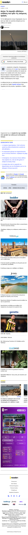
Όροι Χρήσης (14, 483)
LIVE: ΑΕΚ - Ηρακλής (5, 333)
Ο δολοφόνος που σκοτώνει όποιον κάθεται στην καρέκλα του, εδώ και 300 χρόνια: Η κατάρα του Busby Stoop (13, 159)
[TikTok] (19, 496)
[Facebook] (11, 496)
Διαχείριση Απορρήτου (14, 492)
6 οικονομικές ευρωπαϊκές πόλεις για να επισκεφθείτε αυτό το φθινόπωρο (13, 258)
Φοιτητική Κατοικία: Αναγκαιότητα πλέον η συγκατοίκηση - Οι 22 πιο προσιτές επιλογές (14, 225)
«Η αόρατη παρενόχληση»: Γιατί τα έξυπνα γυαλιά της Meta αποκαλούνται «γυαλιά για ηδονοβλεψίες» (13, 147)
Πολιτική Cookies (14, 488)
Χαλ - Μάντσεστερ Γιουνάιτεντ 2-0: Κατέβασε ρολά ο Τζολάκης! (13, 342)
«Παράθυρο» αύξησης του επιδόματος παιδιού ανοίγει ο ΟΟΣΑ (14, 230)
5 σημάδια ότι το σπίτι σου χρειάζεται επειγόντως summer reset (12, 370)
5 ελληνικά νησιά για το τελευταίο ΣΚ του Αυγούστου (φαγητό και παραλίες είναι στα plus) (13, 295)
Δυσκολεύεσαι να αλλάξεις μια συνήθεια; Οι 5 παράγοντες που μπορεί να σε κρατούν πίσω (11, 306)
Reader (16, 174)
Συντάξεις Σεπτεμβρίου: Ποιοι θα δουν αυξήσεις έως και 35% (13, 219)
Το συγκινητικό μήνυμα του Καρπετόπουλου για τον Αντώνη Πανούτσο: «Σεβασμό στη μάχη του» (14, 153)
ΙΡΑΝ (10, 188)
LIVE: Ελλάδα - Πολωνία (6, 337)
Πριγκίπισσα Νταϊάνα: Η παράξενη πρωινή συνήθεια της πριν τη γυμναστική (14, 301)
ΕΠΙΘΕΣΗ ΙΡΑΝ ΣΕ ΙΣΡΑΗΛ (19, 188)
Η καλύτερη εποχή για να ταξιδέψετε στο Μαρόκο (12, 268)
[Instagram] (14, 496)
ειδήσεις (12, 177)
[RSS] (8, 496)
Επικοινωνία (14, 481)
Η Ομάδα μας (14, 490)
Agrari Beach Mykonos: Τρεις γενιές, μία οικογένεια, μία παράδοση (14, 375)
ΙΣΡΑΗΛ (5, 188)
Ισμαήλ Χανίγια (16, 84)
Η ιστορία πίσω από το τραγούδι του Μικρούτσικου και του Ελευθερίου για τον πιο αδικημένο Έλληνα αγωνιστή (14, 166)
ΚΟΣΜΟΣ (3, 6)
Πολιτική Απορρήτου (14, 485)
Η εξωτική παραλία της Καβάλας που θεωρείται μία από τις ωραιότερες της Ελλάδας (14, 263)
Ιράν (16, 69)
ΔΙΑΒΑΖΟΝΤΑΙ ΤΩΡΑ (7, 142)
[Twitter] (16, 496)
